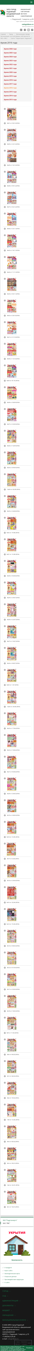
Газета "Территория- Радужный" (21, 38)
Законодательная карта (12, 1273)
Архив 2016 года (10, 88)
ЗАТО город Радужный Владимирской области (19, 12)
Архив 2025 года (10, 53)
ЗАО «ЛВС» (3, 38)
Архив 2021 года (10, 68)
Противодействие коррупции (14, 1279)
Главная (3, 34)
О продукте (8, 1267)
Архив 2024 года (10, 57)
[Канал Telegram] (28, 29)
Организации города (23, 34)
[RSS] (32, 29)
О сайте (7, 1282)
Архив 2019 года (10, 76)
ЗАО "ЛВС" (6, 1223)
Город (11, 34)
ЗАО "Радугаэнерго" (10, 1220)
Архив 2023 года (10, 61)
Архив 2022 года (10, 64)
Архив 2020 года (10, 72)
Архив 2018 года (10, 80)
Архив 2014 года (10, 96)
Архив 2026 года (10, 49)
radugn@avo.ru (28, 24)
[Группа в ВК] (21, 29)
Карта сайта (8, 1270)
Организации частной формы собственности (15, 36)
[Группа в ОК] (24, 29)
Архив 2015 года (10, 92)
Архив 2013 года (10, 99)
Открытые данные (10, 1276)
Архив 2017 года (10, 84)
